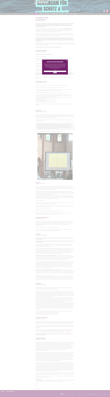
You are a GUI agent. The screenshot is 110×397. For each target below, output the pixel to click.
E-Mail (55, 70)
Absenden (55, 72)
